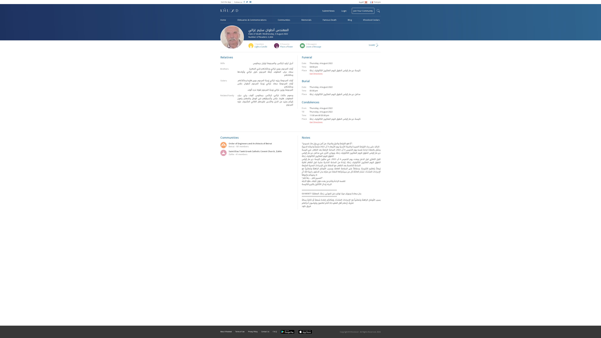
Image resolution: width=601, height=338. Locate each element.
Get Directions (316, 74)
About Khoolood (226, 331)
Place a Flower (286, 46)
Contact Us (265, 331)
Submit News (328, 10)
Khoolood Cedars (371, 19)
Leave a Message (313, 46)
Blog (350, 19)
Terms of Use (239, 331)
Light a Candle (261, 46)
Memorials (306, 19)
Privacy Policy (253, 331)
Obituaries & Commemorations (252, 19)
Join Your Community (363, 10)
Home (223, 19)
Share (372, 45)
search (378, 10)
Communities (284, 19)
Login (344, 10)
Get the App (226, 2)
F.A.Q (275, 331)
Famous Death (329, 19)
